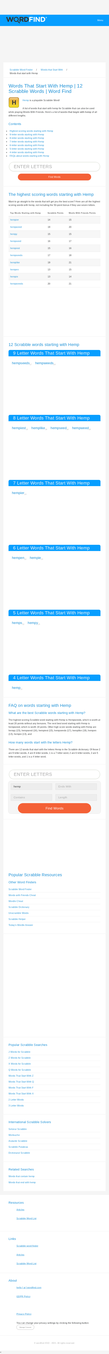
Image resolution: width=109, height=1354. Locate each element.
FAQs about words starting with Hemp (29, 156)
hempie (14, 276)
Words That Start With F (21, 1087)
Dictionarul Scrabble (19, 1153)
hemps (17, 623)
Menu (100, 20)
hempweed (16, 227)
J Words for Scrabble (19, 1052)
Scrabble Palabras (18, 1147)
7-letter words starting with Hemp (27, 141)
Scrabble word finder (27, 1246)
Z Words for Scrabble (20, 1058)
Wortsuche (14, 1135)
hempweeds (16, 284)
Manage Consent (25, 1327)
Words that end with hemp (22, 1182)
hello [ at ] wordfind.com (28, 1287)
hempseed (15, 241)
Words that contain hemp (21, 1176)
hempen (14, 269)
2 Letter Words (16, 1099)
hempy (13, 234)
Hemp (26, 100)
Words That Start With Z (21, 1076)
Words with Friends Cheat (22, 895)
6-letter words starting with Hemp (27, 145)
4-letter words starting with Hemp (27, 152)
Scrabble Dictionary (19, 907)
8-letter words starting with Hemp (27, 138)
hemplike (15, 262)
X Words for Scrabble (20, 1064)
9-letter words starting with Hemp (27, 134)
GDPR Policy (23, 1296)
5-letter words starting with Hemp (27, 149)
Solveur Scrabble (18, 1129)
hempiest (15, 248)
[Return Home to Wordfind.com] (26, 23)
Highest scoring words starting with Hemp (31, 131)
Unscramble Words (19, 913)
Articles (20, 1210)
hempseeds (16, 255)
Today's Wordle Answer (21, 925)
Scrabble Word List (26, 1218)
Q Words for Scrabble (20, 1070)
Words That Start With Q (21, 1082)
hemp (16, 688)
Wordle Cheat (16, 901)
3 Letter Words (16, 1105)
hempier (14, 220)
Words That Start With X (21, 1093)
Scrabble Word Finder (20, 889)
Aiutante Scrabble (18, 1141)
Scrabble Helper (17, 919)
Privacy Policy (23, 1314)
